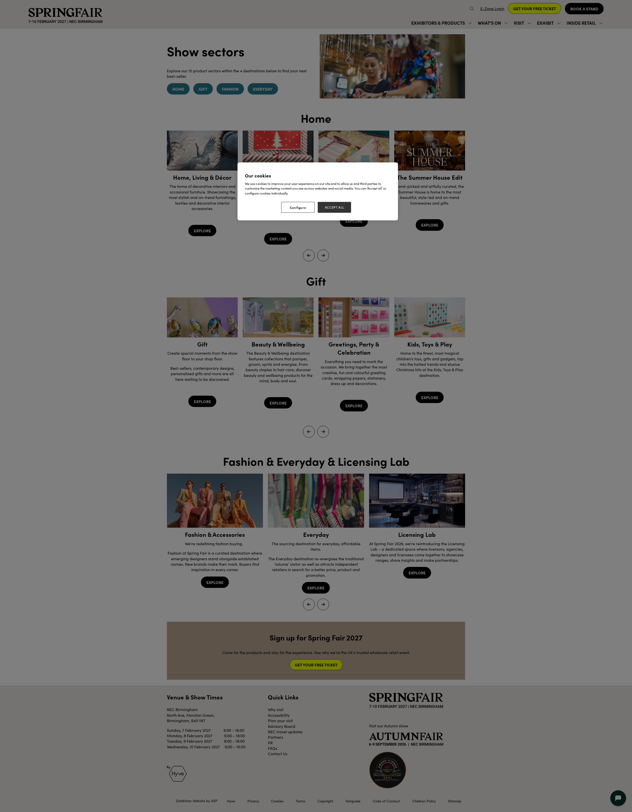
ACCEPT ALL (334, 207)
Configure (298, 207)
